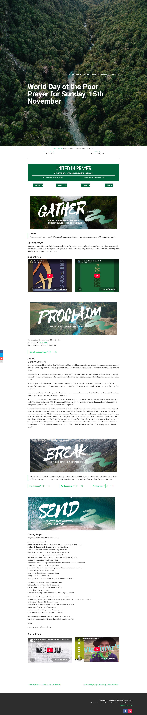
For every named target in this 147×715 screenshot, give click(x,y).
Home (71, 75)
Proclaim (61, 185)
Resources (95, 75)
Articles (86, 75)
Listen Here (43, 342)
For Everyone (98, 486)
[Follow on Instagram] (130, 711)
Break (85, 185)
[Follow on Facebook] (125, 711)
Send (108, 185)
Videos (104, 75)
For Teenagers (66, 486)
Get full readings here (38, 352)
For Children (34, 486)
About (78, 75)
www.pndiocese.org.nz (126, 705)
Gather (37, 185)
